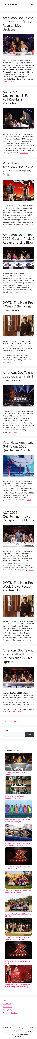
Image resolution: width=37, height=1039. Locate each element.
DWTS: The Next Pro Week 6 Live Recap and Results (18, 586)
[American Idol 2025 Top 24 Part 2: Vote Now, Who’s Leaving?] (18, 927)
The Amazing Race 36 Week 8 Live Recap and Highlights (18, 891)
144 (11, 721)
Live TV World (10, 4)
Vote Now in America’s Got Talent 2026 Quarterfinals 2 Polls (18, 169)
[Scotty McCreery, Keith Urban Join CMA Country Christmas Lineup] (18, 974)
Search (5, 731)
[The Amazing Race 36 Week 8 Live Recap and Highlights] (18, 880)
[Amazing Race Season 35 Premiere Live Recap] (18, 903)
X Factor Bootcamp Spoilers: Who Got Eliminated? (17, 868)
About (5, 1001)
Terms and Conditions (11, 1013)
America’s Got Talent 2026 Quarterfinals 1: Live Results (18, 376)
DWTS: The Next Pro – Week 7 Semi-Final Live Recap (18, 306)
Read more (8, 81)
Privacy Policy (8, 1010)
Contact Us (7, 1004)
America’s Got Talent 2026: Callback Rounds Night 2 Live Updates (18, 656)
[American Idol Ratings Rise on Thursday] (18, 762)
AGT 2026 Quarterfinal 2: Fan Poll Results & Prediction (16, 97)
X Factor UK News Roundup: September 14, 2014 (15, 797)
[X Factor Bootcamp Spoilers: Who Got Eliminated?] (18, 856)
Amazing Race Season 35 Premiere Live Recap (18, 915)
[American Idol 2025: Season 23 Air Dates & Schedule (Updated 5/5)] (18, 832)
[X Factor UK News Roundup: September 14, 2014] (18, 785)
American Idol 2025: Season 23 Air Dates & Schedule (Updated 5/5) (18, 844)
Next (16, 721)
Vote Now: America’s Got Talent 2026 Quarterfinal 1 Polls (18, 446)
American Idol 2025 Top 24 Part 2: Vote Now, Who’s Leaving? (18, 938)
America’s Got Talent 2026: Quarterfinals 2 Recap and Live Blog (18, 238)
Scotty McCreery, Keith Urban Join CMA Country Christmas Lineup (18, 986)
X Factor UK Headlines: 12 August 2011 (17, 962)
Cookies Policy (8, 1007)
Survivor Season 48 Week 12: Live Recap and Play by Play (17, 821)
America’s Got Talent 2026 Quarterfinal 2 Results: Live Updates (18, 23)
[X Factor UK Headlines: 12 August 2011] (18, 950)
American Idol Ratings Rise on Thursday (16, 774)
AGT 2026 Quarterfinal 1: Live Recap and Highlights (18, 516)
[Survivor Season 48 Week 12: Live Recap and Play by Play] (18, 809)
